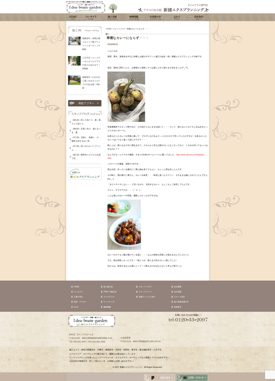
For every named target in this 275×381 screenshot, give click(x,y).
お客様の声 (155, 17)
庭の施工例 (108, 287)
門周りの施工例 (109, 292)
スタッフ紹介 (179, 297)
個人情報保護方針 (181, 302)
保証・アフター (80, 302)
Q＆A (76, 307)
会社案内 (198, 17)
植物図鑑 (134, 17)
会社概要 (177, 287)
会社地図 (177, 292)
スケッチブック (145, 292)
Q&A (177, 17)
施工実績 (112, 17)
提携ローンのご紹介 (147, 297)
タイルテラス (109, 297)
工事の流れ (78, 297)
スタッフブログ (145, 287)
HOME (76, 287)
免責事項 (177, 307)
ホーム (73, 17)
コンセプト (91, 17)
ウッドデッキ (109, 302)
